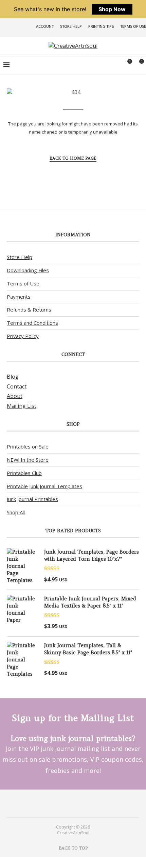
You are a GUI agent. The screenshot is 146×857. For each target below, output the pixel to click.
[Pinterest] (69, 803)
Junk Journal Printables (32, 499)
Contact (16, 386)
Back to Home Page (73, 158)
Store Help (71, 26)
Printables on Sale (28, 446)
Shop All (16, 512)
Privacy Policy (23, 336)
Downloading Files (28, 270)
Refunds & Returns (29, 309)
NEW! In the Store (28, 459)
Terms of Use (133, 26)
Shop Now (112, 9)
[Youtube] (77, 803)
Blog (13, 376)
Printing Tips (101, 26)
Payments (19, 296)
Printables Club (24, 473)
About (14, 396)
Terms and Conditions (32, 322)
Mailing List (21, 406)
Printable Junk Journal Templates (44, 486)
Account (45, 26)
